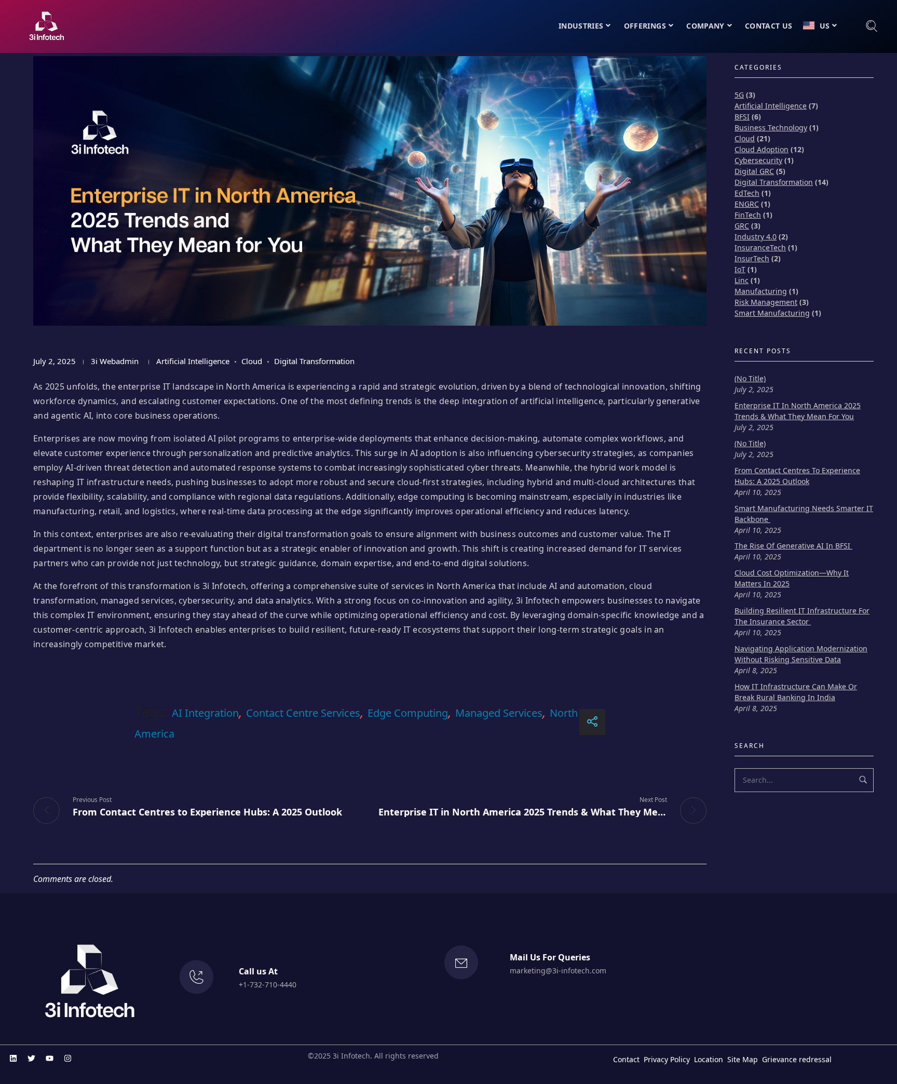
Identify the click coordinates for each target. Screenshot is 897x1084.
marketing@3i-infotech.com (558, 970)
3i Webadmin (115, 361)
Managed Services (498, 713)
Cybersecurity (758, 160)
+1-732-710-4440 (267, 984)
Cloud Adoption (762, 149)
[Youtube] (49, 1058)
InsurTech (752, 258)
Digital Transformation (314, 361)
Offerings (645, 26)
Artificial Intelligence (192, 361)
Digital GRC (754, 171)
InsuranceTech (760, 247)
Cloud (251, 361)
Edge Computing (408, 713)
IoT (740, 269)
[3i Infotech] (46, 26)
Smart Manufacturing (772, 313)
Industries (581, 26)
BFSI (742, 117)
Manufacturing (761, 291)
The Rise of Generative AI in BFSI (793, 546)
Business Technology (771, 127)
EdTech (747, 193)
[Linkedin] (13, 1058)
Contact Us (769, 26)
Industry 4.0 (756, 237)
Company (705, 26)
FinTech (748, 215)
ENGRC (747, 204)
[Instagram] (67, 1058)
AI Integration (205, 713)
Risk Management (766, 302)
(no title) (750, 378)
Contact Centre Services (303, 713)
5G (739, 95)
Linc (742, 280)
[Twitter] (31, 1058)
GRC (742, 226)
